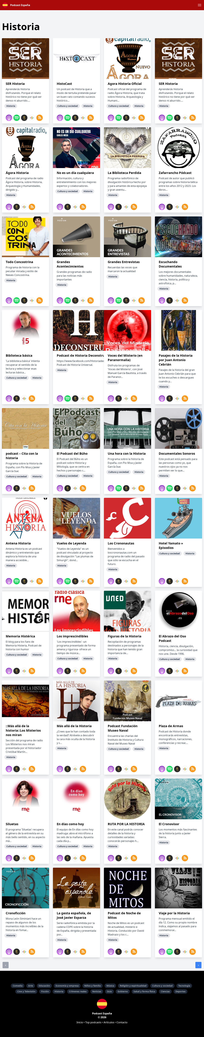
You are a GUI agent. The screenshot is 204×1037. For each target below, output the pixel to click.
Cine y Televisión (26, 991)
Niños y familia (92, 985)
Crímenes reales (78, 991)
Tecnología (184, 985)
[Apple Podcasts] (9, 118)
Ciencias (165, 991)
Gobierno (123, 991)
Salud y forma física (144, 991)
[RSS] (39, 118)
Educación (44, 985)
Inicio (79, 1022)
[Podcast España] (102, 1004)
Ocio (109, 991)
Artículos (109, 1022)
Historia (59, 991)
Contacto (122, 1022)
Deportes (180, 991)
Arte (30, 985)
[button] (199, 5)
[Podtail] (24, 118)
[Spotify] (16, 118)
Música (110, 985)
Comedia (17, 985)
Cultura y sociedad (162, 985)
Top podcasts (93, 1022)
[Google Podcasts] (32, 118)
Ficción (45, 991)
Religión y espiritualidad (133, 985)
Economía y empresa (67, 985)
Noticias (96, 991)
